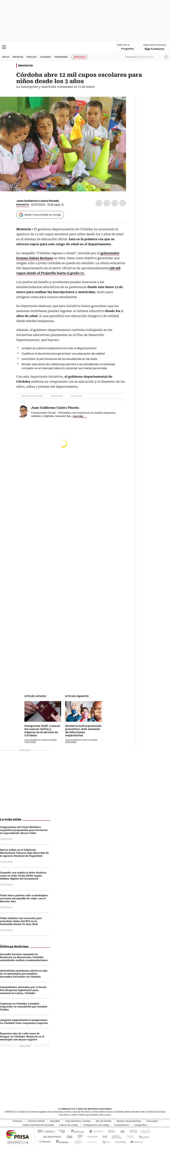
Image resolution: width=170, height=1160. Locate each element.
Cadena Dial (104, 1136)
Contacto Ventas (36, 1121)
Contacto (17, 1121)
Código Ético (140, 1125)
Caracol (145, 1131)
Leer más (78, 416)
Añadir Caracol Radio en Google (42, 214)
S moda (105, 1141)
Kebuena (143, 1136)
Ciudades (45, 57)
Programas (61, 57)
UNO (68, 1136)
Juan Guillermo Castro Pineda (37, 201)
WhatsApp (122, 203)
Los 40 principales (60, 1131)
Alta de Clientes (104, 1121)
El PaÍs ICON (91, 1141)
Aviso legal (152, 1121)
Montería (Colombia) (32, 395)
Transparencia (121, 1125)
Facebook (98, 203)
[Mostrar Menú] (4, 47)
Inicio (5, 57)
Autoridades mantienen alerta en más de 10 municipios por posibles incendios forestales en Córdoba (23, 973)
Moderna (61, 1141)
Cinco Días (92, 1136)
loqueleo (120, 1141)
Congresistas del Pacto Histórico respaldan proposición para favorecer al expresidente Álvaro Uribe (24, 830)
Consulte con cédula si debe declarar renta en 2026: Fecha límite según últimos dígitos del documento (23, 875)
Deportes (17, 57)
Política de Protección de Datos (38, 1125)
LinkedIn (114, 203)
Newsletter (159, 57)
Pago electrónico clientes (78, 1121)
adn (132, 1131)
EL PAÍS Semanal (116, 1136)
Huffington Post (50, 1136)
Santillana (76, 1131)
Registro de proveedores (129, 1121)
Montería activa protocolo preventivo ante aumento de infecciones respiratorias (83, 730)
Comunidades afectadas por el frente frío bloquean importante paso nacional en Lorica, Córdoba (23, 990)
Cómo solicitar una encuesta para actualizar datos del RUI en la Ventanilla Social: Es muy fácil (21, 921)
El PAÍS (45, 1131)
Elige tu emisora (154, 49)
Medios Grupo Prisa (17, 1142)
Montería (25, 65)
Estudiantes (57, 395)
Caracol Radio (85, 47)
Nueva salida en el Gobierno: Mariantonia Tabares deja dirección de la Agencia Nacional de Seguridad (24, 853)
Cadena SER (110, 1131)
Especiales (79, 57)
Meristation (136, 1141)
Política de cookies (68, 1125)
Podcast (32, 57)
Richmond (44, 1141)
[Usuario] (166, 57)
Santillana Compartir (94, 1131)
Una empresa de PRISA (18, 1134)
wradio (79, 1136)
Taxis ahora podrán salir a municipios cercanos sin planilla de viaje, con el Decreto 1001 (24, 898)
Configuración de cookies (96, 1125)
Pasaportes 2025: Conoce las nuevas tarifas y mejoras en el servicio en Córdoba (42, 730)
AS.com (121, 1131)
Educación (76, 395)
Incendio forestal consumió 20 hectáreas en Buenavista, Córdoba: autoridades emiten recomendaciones (24, 957)
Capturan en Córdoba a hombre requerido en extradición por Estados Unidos (23, 1006)
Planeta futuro (130, 1136)
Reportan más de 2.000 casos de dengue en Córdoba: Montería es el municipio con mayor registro (22, 1036)
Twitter (106, 203)
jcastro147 (65, 201)
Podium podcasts (77, 1141)
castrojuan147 (61, 201)
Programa (127, 48)
